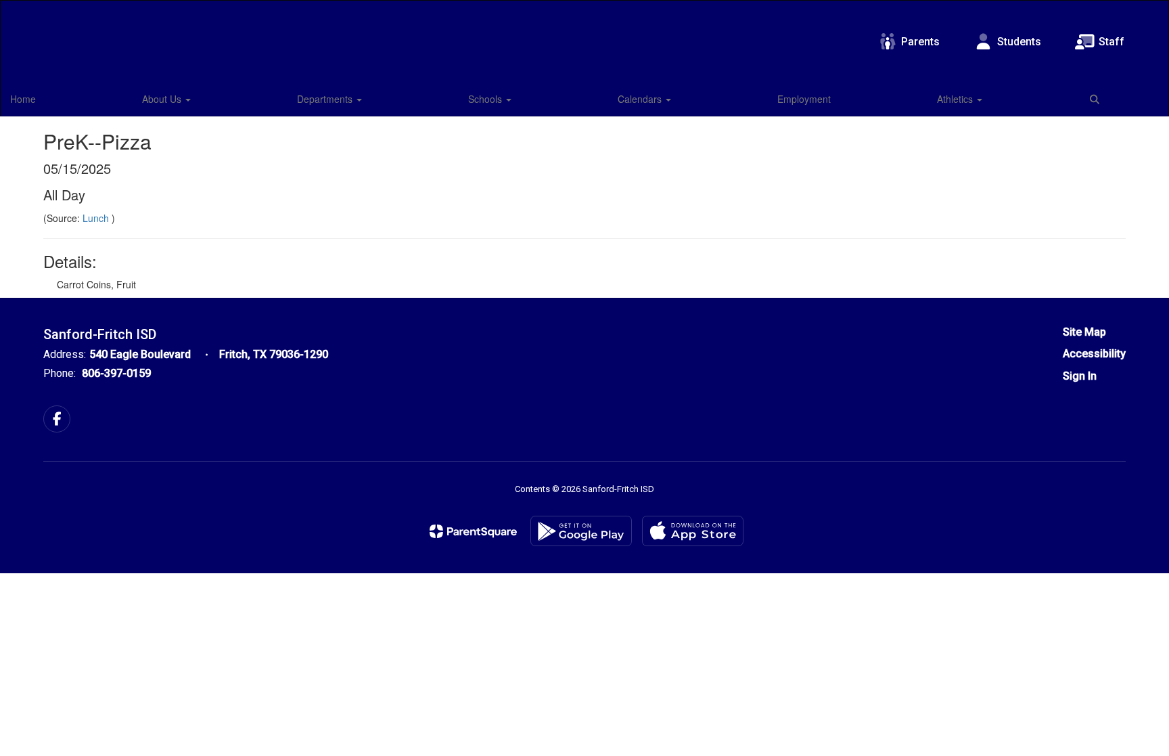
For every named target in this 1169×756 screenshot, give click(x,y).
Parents (920, 41)
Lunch (97, 218)
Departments (326, 99)
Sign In (1080, 376)
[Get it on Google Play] (581, 531)
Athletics (956, 99)
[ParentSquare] (473, 531)
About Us (163, 99)
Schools (486, 99)
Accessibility (1094, 353)
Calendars (641, 99)
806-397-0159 (116, 373)
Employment (804, 99)
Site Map (1084, 332)
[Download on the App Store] (692, 531)
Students (1019, 41)
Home (23, 99)
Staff (1111, 41)
